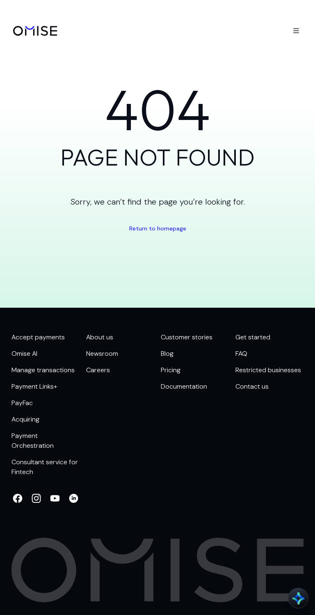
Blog (167, 353)
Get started (252, 337)
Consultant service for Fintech (44, 467)
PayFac (22, 402)
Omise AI (24, 353)
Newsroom (102, 353)
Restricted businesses (268, 370)
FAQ (241, 353)
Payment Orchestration (32, 440)
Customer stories (186, 337)
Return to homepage (157, 228)
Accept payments (38, 337)
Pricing (170, 370)
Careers (98, 370)
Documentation (184, 386)
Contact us (252, 386)
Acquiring (25, 419)
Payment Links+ (34, 386)
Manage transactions (43, 370)
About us (99, 337)
